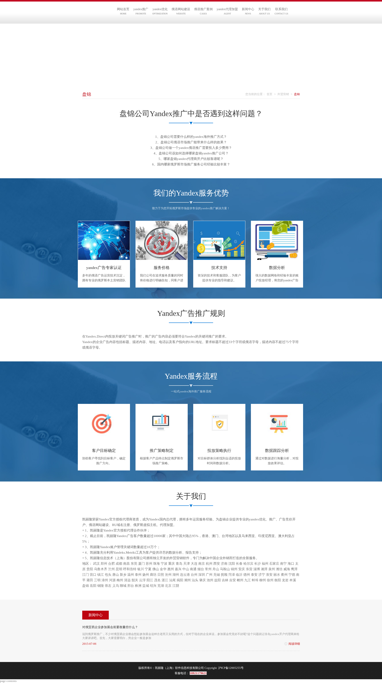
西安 (216, 563)
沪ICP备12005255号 (231, 668)
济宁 (261, 574)
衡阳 (277, 580)
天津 (186, 563)
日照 (160, 574)
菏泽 (231, 574)
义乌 (115, 585)
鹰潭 (294, 569)
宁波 (164, 563)
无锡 (216, 574)
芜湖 (160, 585)
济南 (224, 563)
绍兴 (153, 585)
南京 (201, 563)
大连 (194, 563)
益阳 (217, 580)
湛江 (165, 580)
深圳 (201, 574)
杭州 (209, 563)
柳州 (262, 580)
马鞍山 (225, 569)
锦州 (234, 569)
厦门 (141, 563)
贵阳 (89, 569)
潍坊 (279, 569)
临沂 (239, 574)
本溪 (292, 580)
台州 (194, 574)
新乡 (123, 574)
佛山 (155, 569)
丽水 (276, 574)
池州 (210, 580)
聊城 (123, 585)
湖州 (175, 574)
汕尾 (172, 580)
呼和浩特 (129, 569)
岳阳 (93, 585)
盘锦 (85, 585)
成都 (119, 563)
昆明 (119, 569)
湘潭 (264, 569)
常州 (208, 569)
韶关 (135, 580)
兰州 (111, 569)
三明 (97, 580)
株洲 (138, 585)
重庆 (171, 563)
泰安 (254, 574)
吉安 (232, 580)
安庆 (241, 569)
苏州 (149, 563)
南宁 (283, 563)
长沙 (257, 563)
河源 (112, 580)
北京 (168, 585)
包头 (108, 574)
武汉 (96, 563)
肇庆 (202, 580)
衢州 (284, 574)
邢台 (130, 585)
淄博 (256, 569)
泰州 (138, 574)
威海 (286, 569)
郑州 (104, 563)
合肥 (111, 563)
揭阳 (180, 580)
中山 (185, 569)
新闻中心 (95, 615)
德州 (246, 574)
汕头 (195, 580)
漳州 (104, 580)
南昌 (126, 563)
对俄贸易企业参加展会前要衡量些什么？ (110, 627)
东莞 (134, 563)
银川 (140, 569)
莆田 (89, 580)
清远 (127, 580)
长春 (239, 563)
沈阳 (231, 563)
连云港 (185, 574)
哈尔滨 (248, 563)
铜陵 (100, 585)
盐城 (145, 585)
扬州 (145, 574)
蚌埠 (255, 580)
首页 (269, 94)
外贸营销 (283, 94)
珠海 (156, 563)
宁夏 (148, 569)
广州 (209, 574)
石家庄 (274, 563)
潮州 (187, 580)
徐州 (270, 580)
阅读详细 (294, 643)
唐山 (115, 574)
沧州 (168, 574)
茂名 (157, 580)
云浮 (142, 580)
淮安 (269, 574)
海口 (291, 563)
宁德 (291, 574)
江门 (85, 574)
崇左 (108, 585)
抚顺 (224, 574)
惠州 (170, 569)
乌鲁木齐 (100, 569)
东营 (249, 569)
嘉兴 (178, 569)
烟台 (200, 569)
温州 (130, 574)
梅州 (120, 580)
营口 (93, 574)
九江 (247, 580)
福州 (265, 563)
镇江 (100, 574)
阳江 (150, 580)
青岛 (179, 563)
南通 (193, 569)
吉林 (225, 580)
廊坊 (153, 574)
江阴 (175, 585)
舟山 (215, 569)
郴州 (240, 580)
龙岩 (285, 580)
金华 (163, 569)
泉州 (271, 569)
